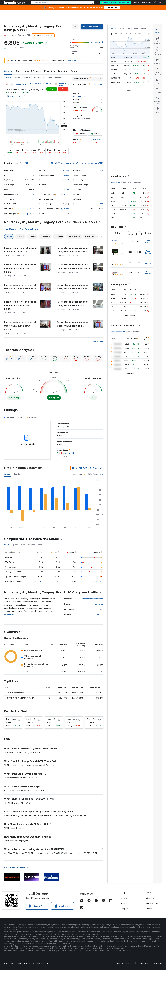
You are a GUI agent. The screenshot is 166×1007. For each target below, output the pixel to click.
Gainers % (127, 182)
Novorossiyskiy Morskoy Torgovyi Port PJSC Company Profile (51, 592)
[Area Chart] (11, 84)
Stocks (144, 29)
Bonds (135, 29)
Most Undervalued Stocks (124, 325)
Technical (63, 71)
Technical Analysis (18, 350)
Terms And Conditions (124, 963)
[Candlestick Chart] (6, 84)
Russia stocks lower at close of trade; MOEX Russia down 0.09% (20, 268)
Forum (74, 71)
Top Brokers (117, 226)
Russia (100, 614)
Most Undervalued (118, 332)
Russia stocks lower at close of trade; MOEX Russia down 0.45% (73, 266)
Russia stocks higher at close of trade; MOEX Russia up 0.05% (73, 303)
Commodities (124, 29)
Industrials (98, 604)
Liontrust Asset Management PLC (20, 693)
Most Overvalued (134, 332)
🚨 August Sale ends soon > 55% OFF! (115, 3)
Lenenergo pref (73, 719)
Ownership (27, 77)
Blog (123, 893)
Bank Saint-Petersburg (15, 719)
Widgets (124, 909)
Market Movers (118, 176)
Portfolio (124, 903)
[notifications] (155, 2)
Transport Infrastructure (92, 599)
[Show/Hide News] (56, 83)
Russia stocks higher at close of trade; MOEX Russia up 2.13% (73, 324)
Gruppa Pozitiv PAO (94, 719)
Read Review (148, 242)
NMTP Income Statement (23, 468)
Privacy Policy (143, 963)
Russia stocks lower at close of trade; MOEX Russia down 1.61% (20, 287)
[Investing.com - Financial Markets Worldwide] (14, 2)
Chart (18, 71)
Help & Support (152, 903)
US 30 (113, 57)
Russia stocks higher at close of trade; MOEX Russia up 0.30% (73, 287)
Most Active (115, 182)
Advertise (150, 898)
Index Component (55, 77)
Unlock (40, 581)
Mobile (124, 898)
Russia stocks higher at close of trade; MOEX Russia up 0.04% (20, 250)
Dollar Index (115, 82)
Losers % (138, 182)
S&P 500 (114, 70)
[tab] (8, 358)
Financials (49, 71)
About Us (149, 893)
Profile (17, 77)
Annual (7, 474)
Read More (9, 614)
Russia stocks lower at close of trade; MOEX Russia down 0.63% (20, 305)
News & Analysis (32, 71)
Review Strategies (75, 60)
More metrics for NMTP (92, 163)
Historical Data (39, 77)
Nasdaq (114, 74)
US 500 (113, 61)
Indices (113, 29)
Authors (149, 909)
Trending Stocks (119, 284)
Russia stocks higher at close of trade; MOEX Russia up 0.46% (73, 250)
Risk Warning (157, 963)
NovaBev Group (32, 719)
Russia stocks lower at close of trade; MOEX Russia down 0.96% (20, 326)
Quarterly (18, 474)
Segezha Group (52, 719)
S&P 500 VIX (115, 78)
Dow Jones (115, 66)
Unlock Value (95, 42)
